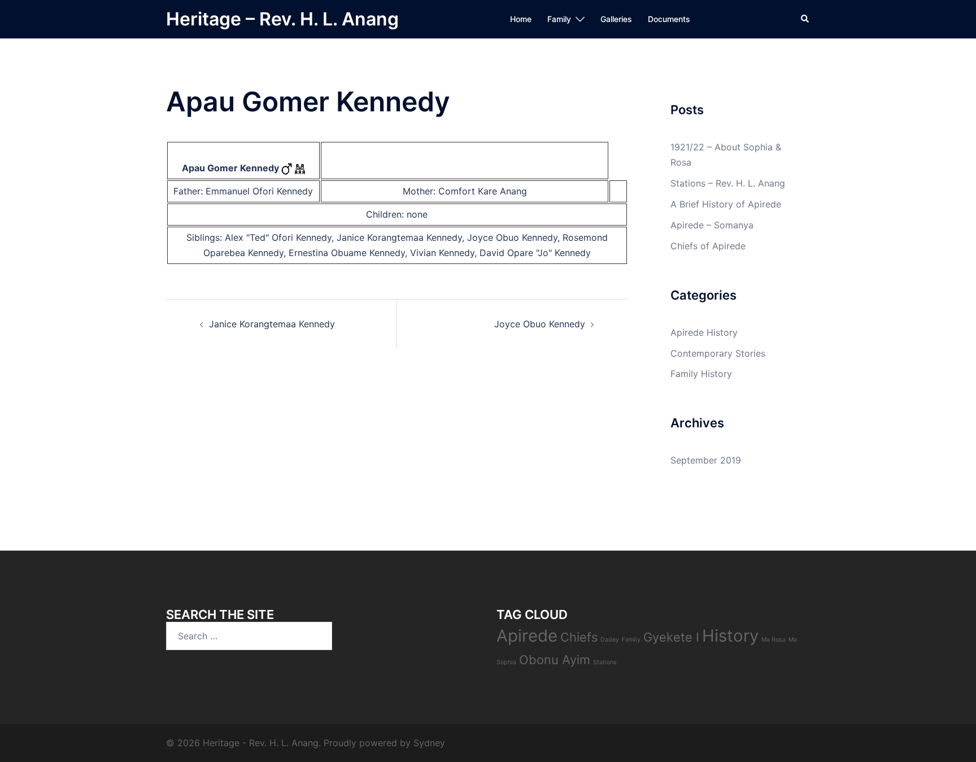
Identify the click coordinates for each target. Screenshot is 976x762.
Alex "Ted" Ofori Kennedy (278, 237)
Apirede (526, 636)
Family (559, 19)
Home (520, 19)
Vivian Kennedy (442, 252)
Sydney (429, 742)
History (730, 636)
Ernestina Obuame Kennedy (347, 252)
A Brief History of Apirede (725, 204)
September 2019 (705, 460)
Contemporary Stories (717, 353)
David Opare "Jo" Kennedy (535, 252)
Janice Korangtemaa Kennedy (399, 237)
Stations (605, 662)
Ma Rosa (773, 639)
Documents (669, 19)
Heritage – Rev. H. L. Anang (282, 19)
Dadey (609, 639)
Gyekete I (671, 637)
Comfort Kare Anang (482, 191)
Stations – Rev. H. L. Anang (727, 183)
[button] (805, 19)
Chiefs (579, 637)
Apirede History (704, 332)
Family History (701, 373)
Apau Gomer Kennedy (230, 168)
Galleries (616, 19)
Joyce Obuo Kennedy (512, 237)
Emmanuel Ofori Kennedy (259, 191)
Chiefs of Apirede (708, 246)
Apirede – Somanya (711, 225)
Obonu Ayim (554, 659)
